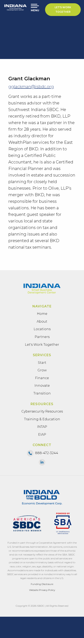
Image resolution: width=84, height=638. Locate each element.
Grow (42, 370)
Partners (42, 337)
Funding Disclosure (42, 584)
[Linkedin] (42, 462)
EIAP (42, 434)
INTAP (42, 427)
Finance (42, 378)
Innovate (42, 386)
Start (42, 363)
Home (42, 314)
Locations (42, 329)
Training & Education (42, 419)
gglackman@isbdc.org (31, 86)
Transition (42, 393)
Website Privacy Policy (42, 590)
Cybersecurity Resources (42, 411)
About (42, 321)
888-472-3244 (46, 453)
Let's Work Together (63, 9)
